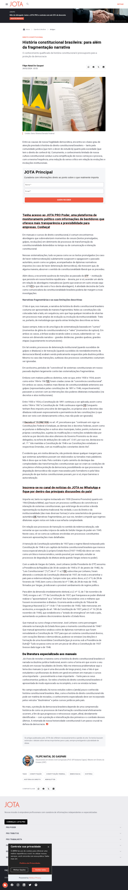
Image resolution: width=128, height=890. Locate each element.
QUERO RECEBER (64, 200)
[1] (32, 286)
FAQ (6, 870)
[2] (48, 381)
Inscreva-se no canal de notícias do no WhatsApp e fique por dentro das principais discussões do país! (61, 489)
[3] (85, 405)
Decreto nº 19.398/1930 (36, 422)
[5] (65, 571)
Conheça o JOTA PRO (15, 822)
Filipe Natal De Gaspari (33, 65)
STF (86, 275)
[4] (35, 516)
